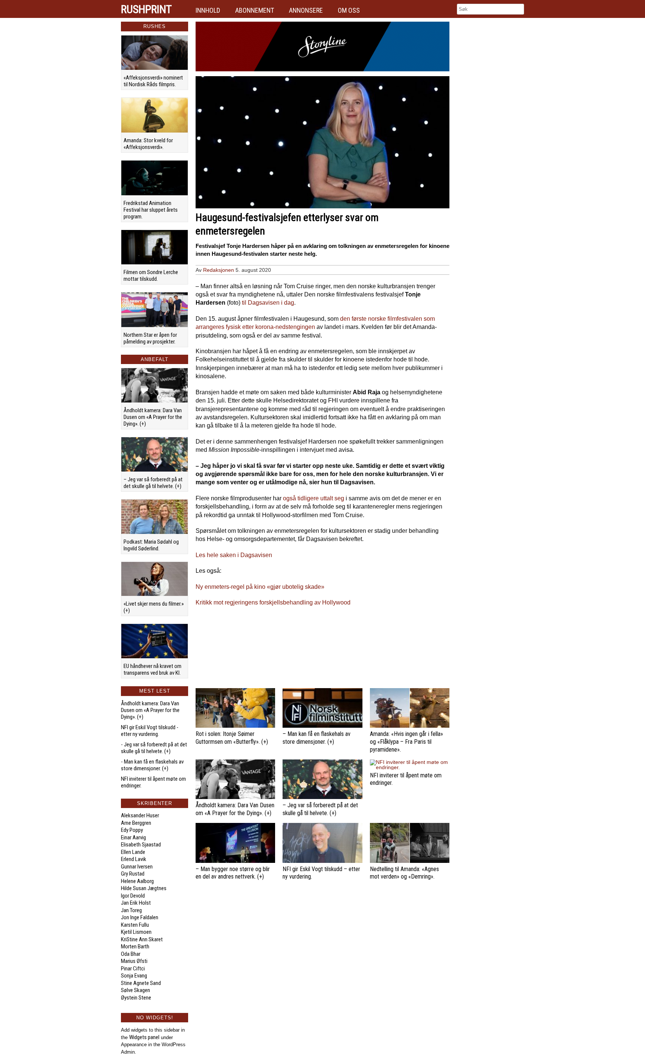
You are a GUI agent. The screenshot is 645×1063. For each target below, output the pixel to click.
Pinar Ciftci (133, 968)
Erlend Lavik (133, 859)
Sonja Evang (134, 975)
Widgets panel (144, 1037)
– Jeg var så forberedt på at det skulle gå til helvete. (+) (153, 482)
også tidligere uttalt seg (313, 498)
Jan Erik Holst (136, 902)
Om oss (349, 10)
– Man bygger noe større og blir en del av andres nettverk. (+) (233, 872)
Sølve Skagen (135, 990)
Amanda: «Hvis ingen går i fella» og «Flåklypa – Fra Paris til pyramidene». (406, 741)
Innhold (208, 10)
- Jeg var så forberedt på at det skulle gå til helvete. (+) (154, 748)
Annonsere (306, 10)
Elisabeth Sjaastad (141, 844)
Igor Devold (133, 895)
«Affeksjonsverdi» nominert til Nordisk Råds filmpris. (153, 81)
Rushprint (146, 9)
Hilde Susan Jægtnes (143, 888)
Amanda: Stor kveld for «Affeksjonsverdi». (148, 143)
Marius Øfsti (134, 961)
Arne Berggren (136, 823)
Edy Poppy (132, 830)
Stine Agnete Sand (141, 983)
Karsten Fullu (135, 924)
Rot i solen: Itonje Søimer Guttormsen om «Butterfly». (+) (232, 737)
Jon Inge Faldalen (139, 917)
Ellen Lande (133, 852)
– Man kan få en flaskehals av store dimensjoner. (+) (316, 737)
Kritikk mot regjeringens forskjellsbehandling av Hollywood (273, 602)
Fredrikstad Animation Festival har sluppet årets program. (151, 210)
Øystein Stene (136, 997)
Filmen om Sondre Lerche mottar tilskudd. (151, 275)
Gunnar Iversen (137, 866)
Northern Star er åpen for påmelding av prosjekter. (150, 338)
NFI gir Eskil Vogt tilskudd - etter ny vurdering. (149, 730)
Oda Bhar (130, 954)
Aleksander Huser (140, 815)
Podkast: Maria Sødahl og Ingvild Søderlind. (151, 545)
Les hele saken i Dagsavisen (234, 555)
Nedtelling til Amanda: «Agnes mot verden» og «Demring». (404, 872)
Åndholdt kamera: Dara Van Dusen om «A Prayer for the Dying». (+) (153, 417)
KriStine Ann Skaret (142, 939)
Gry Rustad (132, 873)
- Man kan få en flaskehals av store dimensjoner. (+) (152, 765)
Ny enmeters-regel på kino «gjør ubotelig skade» (260, 587)
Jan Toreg (131, 910)
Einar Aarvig (133, 837)
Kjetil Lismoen (136, 932)
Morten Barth (135, 946)
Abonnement (254, 10)
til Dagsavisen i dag (268, 302)
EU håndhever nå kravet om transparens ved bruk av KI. (152, 669)
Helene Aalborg (137, 881)
